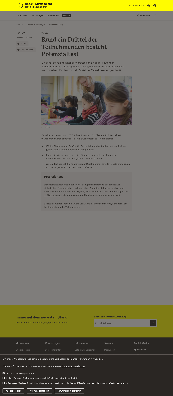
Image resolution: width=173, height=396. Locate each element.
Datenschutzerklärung (73, 366)
